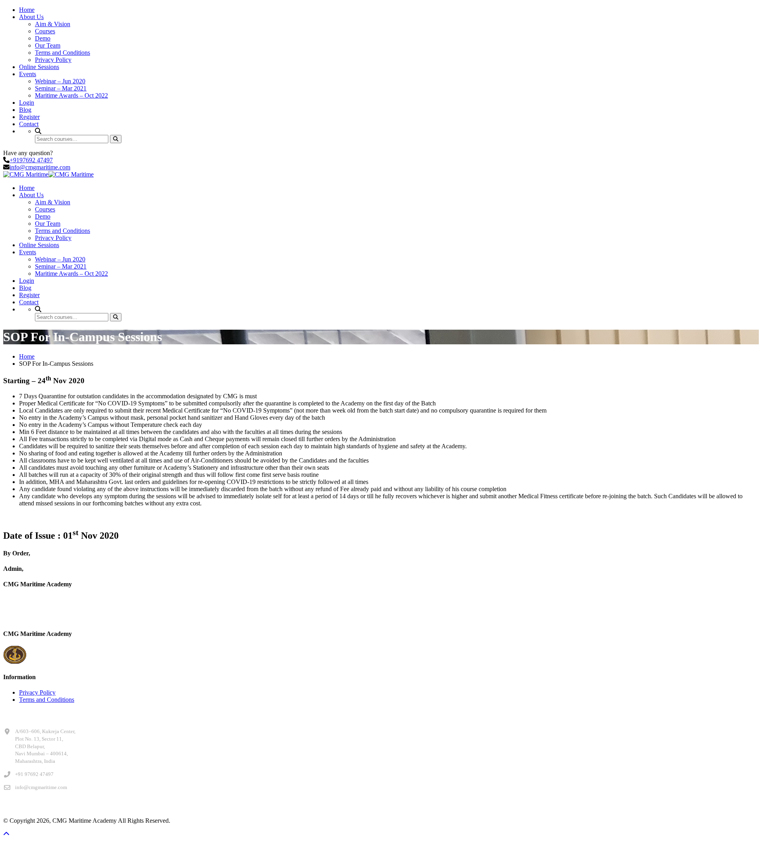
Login (26, 102)
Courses (45, 31)
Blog (25, 109)
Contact (28, 124)
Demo (42, 38)
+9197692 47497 (31, 160)
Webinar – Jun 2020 (60, 81)
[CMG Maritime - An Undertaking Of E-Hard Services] (25, 174)
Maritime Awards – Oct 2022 (71, 95)
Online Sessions (39, 66)
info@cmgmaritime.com (40, 167)
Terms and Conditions (62, 52)
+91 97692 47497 (34, 774)
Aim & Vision (52, 24)
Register (29, 116)
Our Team (47, 45)
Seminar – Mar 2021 (61, 88)
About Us (31, 16)
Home (27, 9)
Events (27, 74)
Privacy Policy (53, 59)
